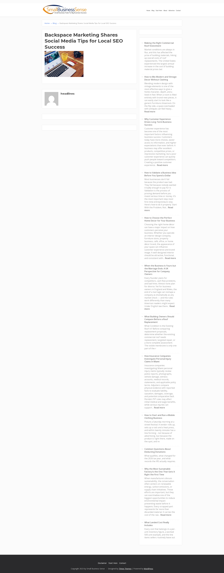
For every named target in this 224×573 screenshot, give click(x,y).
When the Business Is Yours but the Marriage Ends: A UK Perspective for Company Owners (160, 270)
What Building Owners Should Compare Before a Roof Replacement (159, 319)
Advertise (172, 10)
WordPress (148, 568)
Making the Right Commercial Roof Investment (159, 44)
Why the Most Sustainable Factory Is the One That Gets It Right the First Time (159, 471)
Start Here (159, 10)
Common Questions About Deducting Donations (157, 450)
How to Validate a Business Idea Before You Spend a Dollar (160, 174)
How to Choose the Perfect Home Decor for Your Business (159, 219)
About (165, 10)
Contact (178, 10)
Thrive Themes (125, 568)
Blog (153, 10)
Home (148, 10)
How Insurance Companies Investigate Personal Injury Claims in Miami (157, 359)
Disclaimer (102, 563)
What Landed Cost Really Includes (156, 524)
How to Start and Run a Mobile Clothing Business (159, 416)
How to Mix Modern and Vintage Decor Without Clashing (160, 78)
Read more (149, 111)
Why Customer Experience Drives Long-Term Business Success (158, 122)
